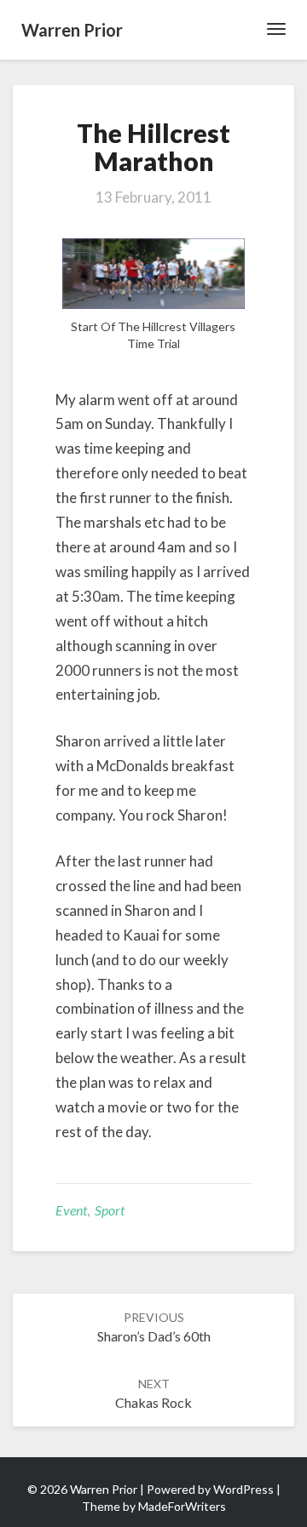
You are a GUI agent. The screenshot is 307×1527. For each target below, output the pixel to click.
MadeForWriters (182, 1506)
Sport (110, 1210)
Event (71, 1210)
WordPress (243, 1489)
